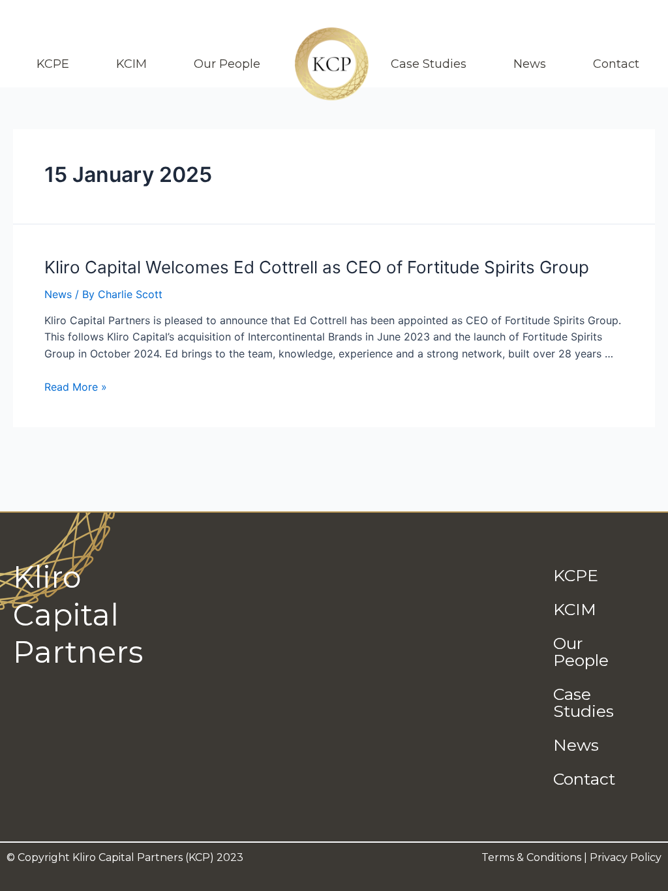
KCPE (53, 64)
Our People (227, 64)
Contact (616, 64)
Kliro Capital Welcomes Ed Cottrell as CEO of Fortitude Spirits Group (316, 267)
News (529, 64)
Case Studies (428, 64)
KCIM (131, 64)
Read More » (75, 386)
